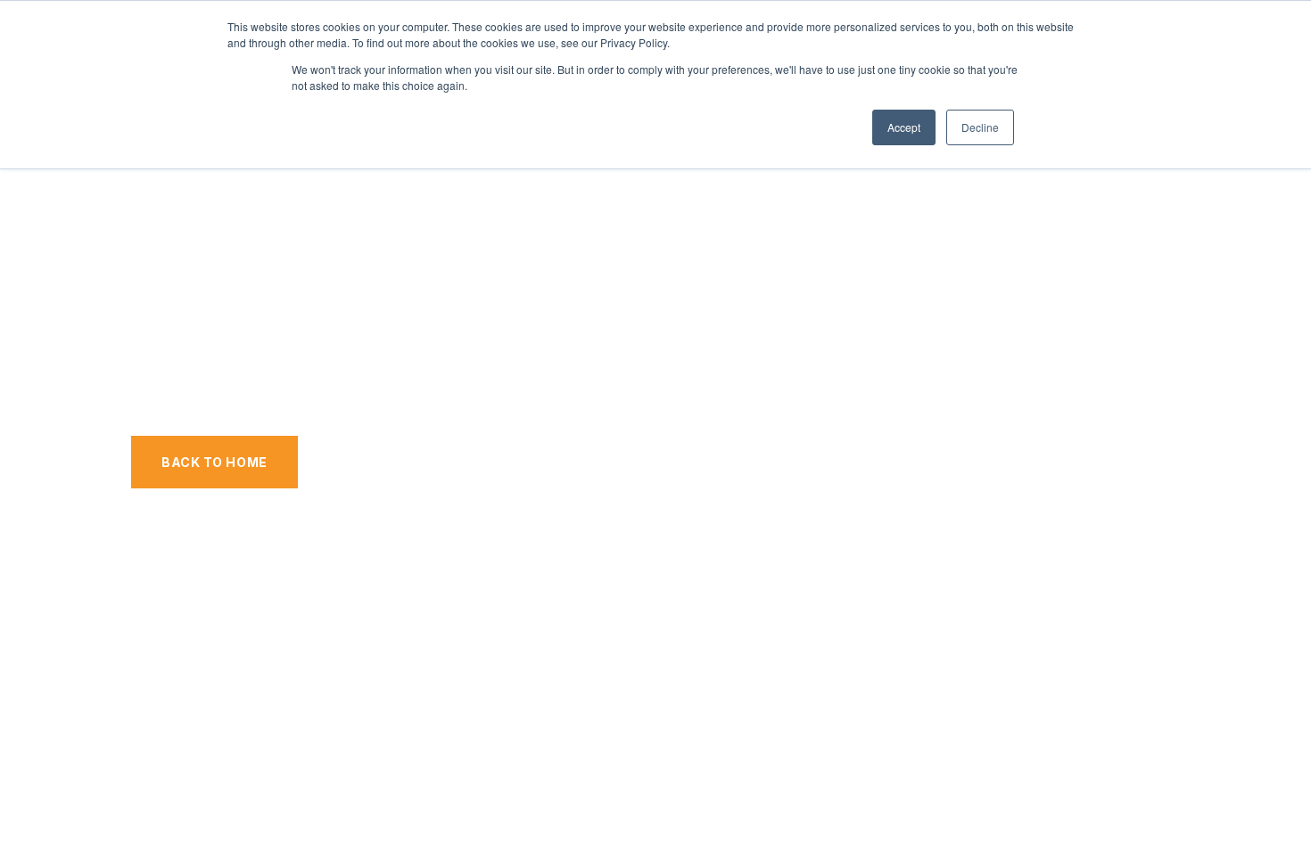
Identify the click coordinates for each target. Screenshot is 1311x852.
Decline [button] (980, 127)
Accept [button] (903, 127)
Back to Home (214, 462)
